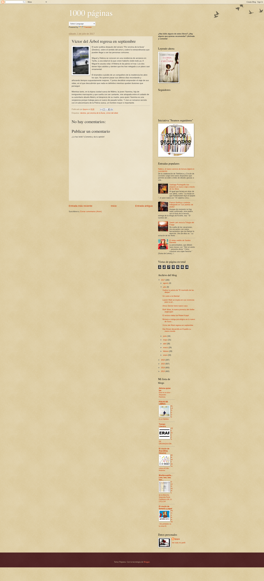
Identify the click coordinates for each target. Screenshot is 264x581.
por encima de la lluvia (96, 113)
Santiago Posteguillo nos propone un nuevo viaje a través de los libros (182, 187)
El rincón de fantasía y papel (165, 507)
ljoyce (177, 539)
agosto (166, 283)
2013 (163, 371)
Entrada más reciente (80, 206)
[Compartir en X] (106, 109)
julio (165, 287)
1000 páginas (91, 12)
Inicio (114, 206)
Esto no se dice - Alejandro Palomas (165, 395)
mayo (165, 340)
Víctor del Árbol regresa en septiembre (178, 325)
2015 (163, 364)
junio (165, 336)
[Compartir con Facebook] (109, 109)
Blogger (147, 562)
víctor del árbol (112, 113)
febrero (166, 351)
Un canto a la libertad (171, 296)
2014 (163, 368)
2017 (163, 280)
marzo (166, 347)
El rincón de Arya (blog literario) (164, 451)
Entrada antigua (144, 206)
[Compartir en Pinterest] (111, 109)
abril (165, 344)
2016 (163, 360)
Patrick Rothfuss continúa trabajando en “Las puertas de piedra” (181, 205)
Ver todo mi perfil (178, 543)
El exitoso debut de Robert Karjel (176, 315)
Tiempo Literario (162, 425)
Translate (88, 27)
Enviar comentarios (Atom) (91, 211)
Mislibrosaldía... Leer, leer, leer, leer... (166, 477)
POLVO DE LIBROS (163, 403)
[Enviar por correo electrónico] (101, 109)
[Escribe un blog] (104, 109)
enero (165, 355)
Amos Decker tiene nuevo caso (175, 306)
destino (83, 113)
